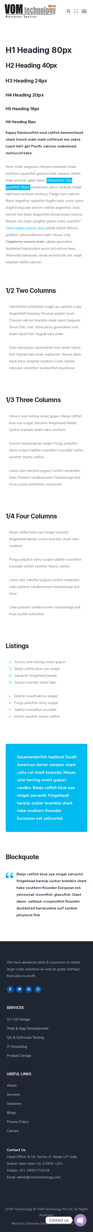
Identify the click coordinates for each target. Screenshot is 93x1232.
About (12, 1085)
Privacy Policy (17, 1121)
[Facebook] (10, 989)
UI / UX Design (18, 1019)
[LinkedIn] (28, 989)
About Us (18, 1223)
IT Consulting (17, 1046)
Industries (49, 1223)
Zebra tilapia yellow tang (25, 228)
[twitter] (19, 989)
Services (13, 1094)
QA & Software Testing (25, 1037)
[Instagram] (38, 989)
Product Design (19, 1055)
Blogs (11, 1112)
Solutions (14, 1103)
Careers (13, 1130)
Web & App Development (28, 1028)
